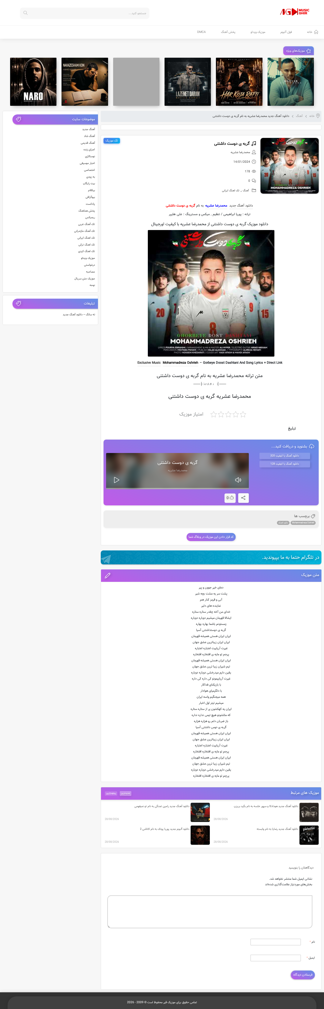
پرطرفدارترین (111, 793)
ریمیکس (90, 217)
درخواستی (89, 265)
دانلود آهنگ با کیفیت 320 (284, 456)
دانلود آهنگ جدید (241, 205)
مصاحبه (90, 272)
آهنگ (299, 116)
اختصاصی (89, 170)
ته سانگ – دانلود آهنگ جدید (79, 315)
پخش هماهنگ (86, 211)
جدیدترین (125, 793)
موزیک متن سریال (84, 279)
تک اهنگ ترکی (86, 245)
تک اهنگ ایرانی (230, 191)
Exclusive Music (149, 362)
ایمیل (311, 958)
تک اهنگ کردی (86, 251)
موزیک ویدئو (258, 32)
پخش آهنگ (228, 32)
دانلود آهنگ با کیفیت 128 (284, 464)
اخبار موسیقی (87, 163)
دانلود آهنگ (283, 522)
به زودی (90, 177)
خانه (309, 32)
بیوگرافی (90, 197)
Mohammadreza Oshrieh (180, 362)
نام (312, 942)
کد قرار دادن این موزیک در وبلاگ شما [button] (211, 537)
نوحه (92, 285)
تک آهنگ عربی (86, 224)
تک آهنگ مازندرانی (84, 231)
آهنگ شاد (89, 136)
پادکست (90, 204)
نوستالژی (90, 156)
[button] (211, 575)
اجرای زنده (89, 150)
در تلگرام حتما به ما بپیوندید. (290, 557)
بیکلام (91, 190)
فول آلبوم (286, 32)
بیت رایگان (89, 183)
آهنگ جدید (88, 129)
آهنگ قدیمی (88, 143)
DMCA (201, 32)
